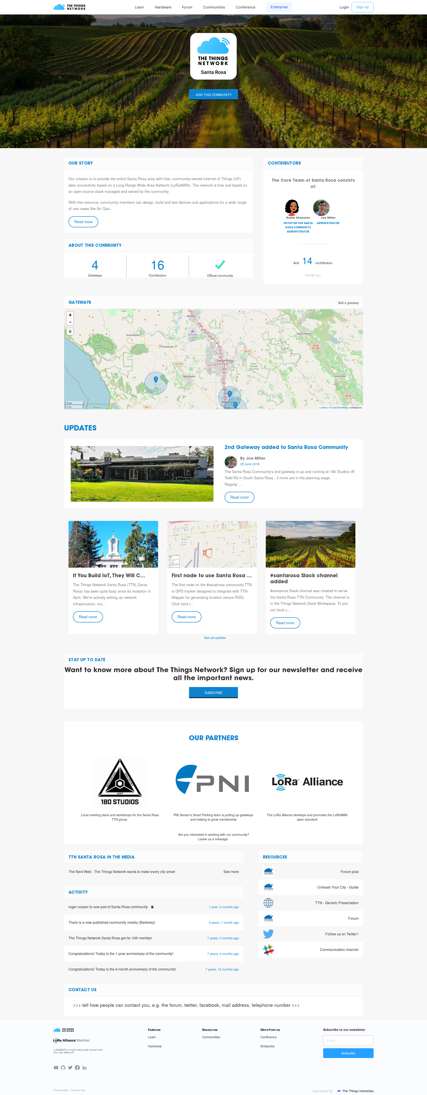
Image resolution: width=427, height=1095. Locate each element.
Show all (313, 275)
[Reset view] (70, 331)
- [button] (70, 322)
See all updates (215, 637)
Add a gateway (348, 302)
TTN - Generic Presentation (337, 902)
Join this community (213, 94)
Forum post (350, 871)
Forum (353, 918)
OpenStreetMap (339, 407)
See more (231, 871)
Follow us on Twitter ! (342, 933)
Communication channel (339, 949)
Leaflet (323, 407)
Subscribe (214, 692)
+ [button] (70, 315)
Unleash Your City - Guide (338, 887)
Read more (83, 221)
